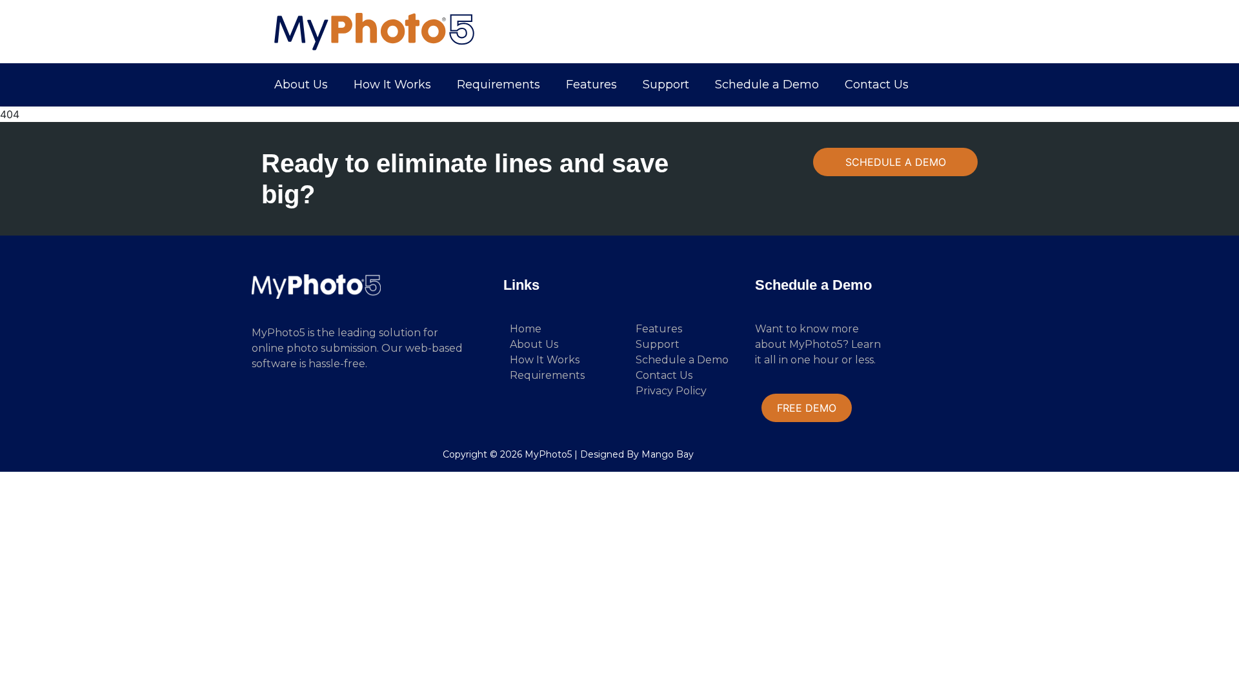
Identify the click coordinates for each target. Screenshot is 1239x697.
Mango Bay (667, 454)
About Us (301, 84)
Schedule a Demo (767, 84)
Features (591, 84)
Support (666, 84)
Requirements (498, 84)
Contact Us (877, 84)
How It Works (392, 84)
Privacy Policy (671, 391)
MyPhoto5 (548, 454)
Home (525, 329)
